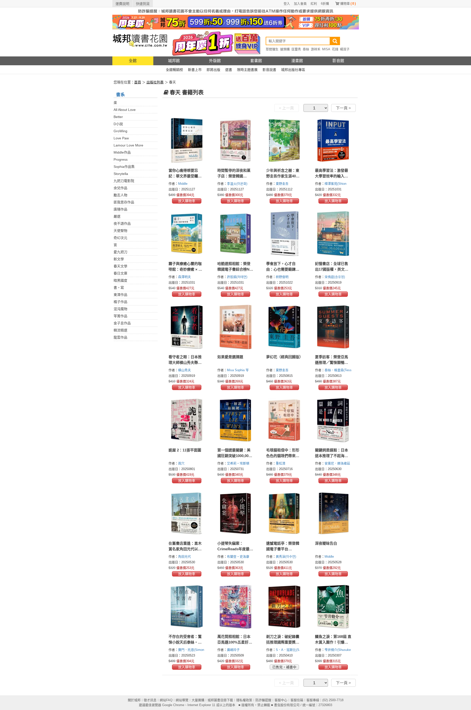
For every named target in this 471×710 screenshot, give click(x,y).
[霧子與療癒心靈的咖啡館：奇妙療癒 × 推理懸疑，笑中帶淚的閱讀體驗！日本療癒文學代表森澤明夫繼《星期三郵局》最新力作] (187, 233)
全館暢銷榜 (174, 70)
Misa (231, 370)
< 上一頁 (286, 108)
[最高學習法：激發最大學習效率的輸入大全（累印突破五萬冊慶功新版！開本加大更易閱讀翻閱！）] (333, 140)
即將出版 (213, 70)
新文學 (119, 259)
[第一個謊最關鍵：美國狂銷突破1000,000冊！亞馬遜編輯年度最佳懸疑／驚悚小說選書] (235, 420)
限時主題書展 (247, 70)
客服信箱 (296, 700)
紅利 (314, 3)
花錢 (335, 49)
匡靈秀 (296, 49)
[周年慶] (235, 22)
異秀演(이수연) (286, 556)
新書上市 (195, 70)
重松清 (281, 463)
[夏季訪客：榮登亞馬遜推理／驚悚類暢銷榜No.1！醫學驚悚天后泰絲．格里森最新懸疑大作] (333, 326)
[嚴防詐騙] (235, 11)
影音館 (338, 61)
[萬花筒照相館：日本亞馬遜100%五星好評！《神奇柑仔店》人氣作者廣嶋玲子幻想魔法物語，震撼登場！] (235, 606)
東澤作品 (120, 295)
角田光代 (185, 556)
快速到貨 (143, 4)
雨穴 (181, 463)
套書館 (256, 61)
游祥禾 (315, 49)
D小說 (118, 124)
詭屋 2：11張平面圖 (185, 450)
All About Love (125, 110)
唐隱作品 (120, 209)
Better (118, 117)
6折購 (325, 3)
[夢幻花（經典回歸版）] (284, 326)
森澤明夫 (185, 277)
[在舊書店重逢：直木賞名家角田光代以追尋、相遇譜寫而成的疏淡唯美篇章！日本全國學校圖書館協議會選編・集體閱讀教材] (187, 513)
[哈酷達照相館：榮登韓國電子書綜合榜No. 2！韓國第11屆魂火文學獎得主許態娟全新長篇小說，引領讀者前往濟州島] (235, 233)
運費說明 (122, 4)
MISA (326, 49)
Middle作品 (122, 152)
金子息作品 (122, 323)
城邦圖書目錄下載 (220, 700)
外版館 (215, 61)
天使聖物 (120, 231)
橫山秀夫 (185, 370)
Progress (121, 159)
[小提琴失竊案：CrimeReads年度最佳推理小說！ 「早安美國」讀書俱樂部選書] (235, 513)
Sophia (240, 370)
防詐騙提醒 (263, 700)
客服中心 (281, 700)
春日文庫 (120, 273)
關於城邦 (134, 700)
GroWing (120, 131)
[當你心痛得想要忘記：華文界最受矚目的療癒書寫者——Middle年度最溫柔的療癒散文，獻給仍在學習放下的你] (187, 140)
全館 (133, 61)
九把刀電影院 (124, 181)
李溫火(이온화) (237, 183)
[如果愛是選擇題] (235, 326)
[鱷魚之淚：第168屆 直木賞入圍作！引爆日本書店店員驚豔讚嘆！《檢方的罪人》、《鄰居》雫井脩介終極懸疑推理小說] (333, 606)
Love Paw (121, 138)
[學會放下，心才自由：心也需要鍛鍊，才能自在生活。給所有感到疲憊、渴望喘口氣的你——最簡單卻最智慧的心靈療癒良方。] (284, 233)
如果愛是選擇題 (230, 357)
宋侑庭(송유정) (335, 277)
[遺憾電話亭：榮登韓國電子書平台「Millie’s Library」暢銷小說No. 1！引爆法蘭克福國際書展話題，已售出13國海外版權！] (284, 513)
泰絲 (306, 49)
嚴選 (117, 216)
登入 (287, 3)
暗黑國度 (120, 280)
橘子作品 (120, 302)
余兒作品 (120, 188)
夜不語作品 (122, 223)
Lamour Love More (128, 145)
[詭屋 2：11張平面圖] (187, 420)
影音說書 (269, 70)
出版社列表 (155, 82)
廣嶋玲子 (234, 650)
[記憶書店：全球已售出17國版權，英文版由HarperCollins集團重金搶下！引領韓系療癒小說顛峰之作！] (333, 233)
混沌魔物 (120, 309)
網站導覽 (182, 700)
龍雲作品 (120, 337)
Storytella (121, 174)
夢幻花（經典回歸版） (284, 357)
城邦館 (174, 61)
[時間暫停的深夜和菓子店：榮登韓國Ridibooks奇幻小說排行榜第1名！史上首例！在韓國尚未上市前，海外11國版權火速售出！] (235, 140)
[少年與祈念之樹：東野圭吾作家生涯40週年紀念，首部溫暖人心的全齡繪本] (284, 140)
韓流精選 (120, 330)
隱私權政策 (244, 700)
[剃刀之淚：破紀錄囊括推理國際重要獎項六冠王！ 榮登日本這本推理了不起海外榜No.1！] (284, 606)
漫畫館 (297, 61)
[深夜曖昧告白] (333, 513)
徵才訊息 (150, 700)
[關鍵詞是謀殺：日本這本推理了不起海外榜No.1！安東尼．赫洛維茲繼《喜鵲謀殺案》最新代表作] (333, 420)
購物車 (348, 3)
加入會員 (300, 3)
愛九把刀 (120, 252)
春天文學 (120, 266)
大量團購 (198, 700)
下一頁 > (343, 108)
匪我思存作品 (124, 202)
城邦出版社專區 (293, 70)
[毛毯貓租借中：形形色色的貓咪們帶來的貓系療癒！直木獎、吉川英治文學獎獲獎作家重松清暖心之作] (284, 420)
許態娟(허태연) (237, 277)
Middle (183, 183)
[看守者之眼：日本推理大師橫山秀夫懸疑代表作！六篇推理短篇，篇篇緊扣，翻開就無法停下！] (187, 326)
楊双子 (345, 49)
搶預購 (285, 49)
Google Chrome (173, 705)
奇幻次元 (120, 238)
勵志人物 (120, 195)
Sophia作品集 (124, 167)
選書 (228, 70)
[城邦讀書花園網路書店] (140, 43)
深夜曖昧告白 (326, 543)
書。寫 (119, 287)
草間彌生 (272, 49)
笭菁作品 (120, 316)
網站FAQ (166, 700)
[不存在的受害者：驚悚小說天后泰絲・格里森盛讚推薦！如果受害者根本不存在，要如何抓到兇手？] (187, 606)
